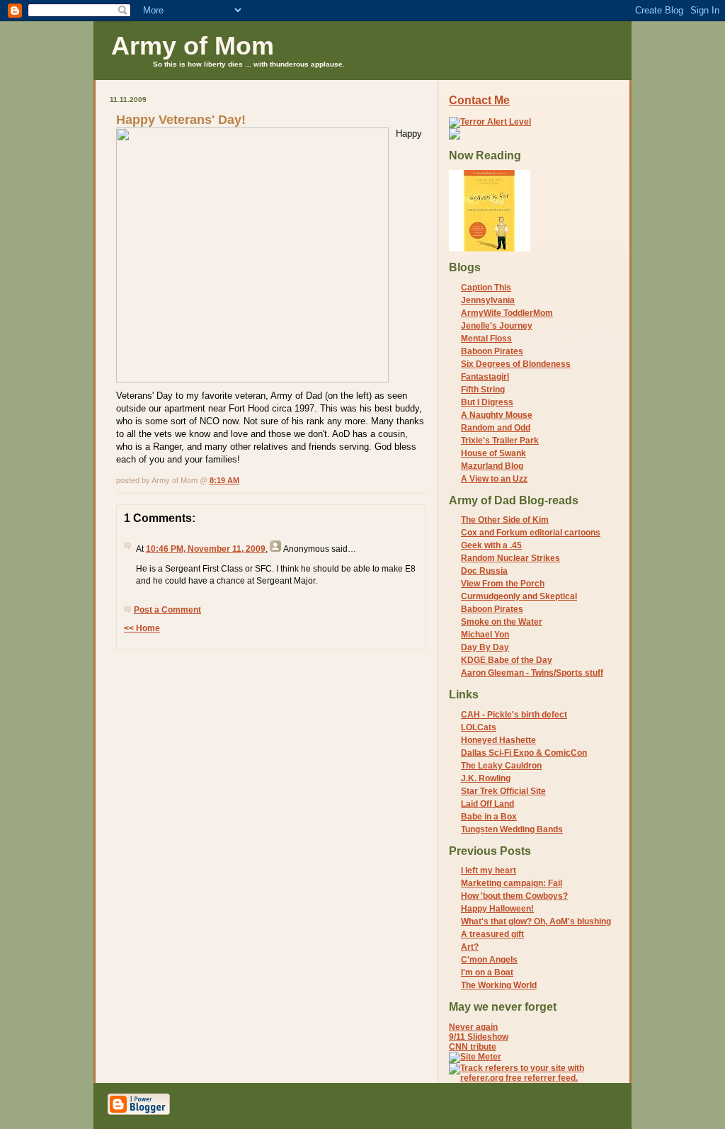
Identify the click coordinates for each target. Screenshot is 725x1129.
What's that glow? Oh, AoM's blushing (536, 921)
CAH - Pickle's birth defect (514, 715)
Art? (470, 947)
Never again (473, 1027)
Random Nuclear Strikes (510, 558)
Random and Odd (495, 428)
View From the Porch (502, 584)
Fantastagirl (485, 377)
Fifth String (483, 390)
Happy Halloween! (497, 909)
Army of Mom (192, 45)
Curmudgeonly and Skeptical (519, 596)
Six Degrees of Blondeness (516, 364)
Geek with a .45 (491, 545)
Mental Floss (486, 339)
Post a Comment (167, 610)
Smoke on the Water (501, 622)
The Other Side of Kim (505, 520)
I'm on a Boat (487, 972)
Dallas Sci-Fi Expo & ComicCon (524, 753)
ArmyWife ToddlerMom (507, 313)
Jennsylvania (488, 300)
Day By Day (485, 647)
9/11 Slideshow (478, 1037)
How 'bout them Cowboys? (514, 896)
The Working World (499, 985)
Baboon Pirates (492, 351)
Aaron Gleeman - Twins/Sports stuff (532, 673)
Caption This (486, 288)
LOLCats (478, 727)
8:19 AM (224, 480)
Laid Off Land (487, 804)
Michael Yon (485, 635)
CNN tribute (472, 1047)
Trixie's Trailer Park (500, 441)
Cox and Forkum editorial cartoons (530, 533)
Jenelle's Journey (496, 326)
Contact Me (479, 100)
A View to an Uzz (494, 479)
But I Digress (487, 402)
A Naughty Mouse (496, 415)
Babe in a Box (489, 817)
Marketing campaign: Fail (511, 883)
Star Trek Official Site (503, 791)
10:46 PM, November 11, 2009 (206, 549)
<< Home (142, 628)
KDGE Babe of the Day (506, 660)
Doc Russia (484, 571)
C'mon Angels (489, 960)
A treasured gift (492, 934)
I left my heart (488, 870)
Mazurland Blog (492, 466)
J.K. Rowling (485, 778)
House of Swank (493, 453)
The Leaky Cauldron (501, 766)
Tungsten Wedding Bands (512, 829)
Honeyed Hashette (498, 740)
